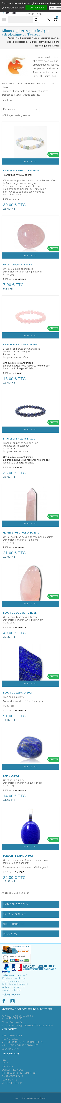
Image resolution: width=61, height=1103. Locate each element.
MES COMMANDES (12, 1035)
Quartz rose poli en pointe (21, 532)
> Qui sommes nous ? (14, 975)
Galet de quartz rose (17, 264)
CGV (4, 1060)
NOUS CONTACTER (13, 924)
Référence (8, 199)
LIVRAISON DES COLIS (15, 904)
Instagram (12, 1001)
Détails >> (7, 100)
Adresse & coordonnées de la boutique (27, 1009)
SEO (44, 1098)
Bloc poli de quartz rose (20, 612)
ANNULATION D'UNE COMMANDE (20, 1045)
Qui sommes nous (12, 1070)
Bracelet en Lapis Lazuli (19, 438)
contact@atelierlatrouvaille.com (31, 1025)
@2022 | (19, 1098)
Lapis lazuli (11, 775)
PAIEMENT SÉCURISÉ (14, 914)
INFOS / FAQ (10, 934)
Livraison (7, 1066)
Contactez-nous (12, 1076)
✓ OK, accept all (36, 7)
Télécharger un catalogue (19, 1073)
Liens (5, 1063)
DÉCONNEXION (10, 1048)
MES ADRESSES (10, 1039)
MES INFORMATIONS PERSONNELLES (22, 1042)
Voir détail (30, 161)
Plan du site (9, 1079)
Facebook (4, 1001)
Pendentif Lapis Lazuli (18, 855)
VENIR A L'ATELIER (12, 1083)
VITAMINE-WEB (31, 1098)
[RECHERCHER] (36, 20)
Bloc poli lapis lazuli (17, 692)
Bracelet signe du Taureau (21, 170)
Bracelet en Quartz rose (20, 344)
